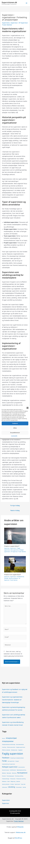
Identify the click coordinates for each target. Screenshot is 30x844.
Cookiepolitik (14, 435)
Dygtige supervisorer (20, 747)
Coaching (4, 747)
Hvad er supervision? (11, 546)
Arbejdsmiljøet (11, 738)
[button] (27, 408)
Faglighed (20, 750)
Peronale (4, 776)
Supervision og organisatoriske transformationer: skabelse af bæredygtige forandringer (12, 699)
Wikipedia (20, 827)
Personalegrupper (10, 776)
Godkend (15, 423)
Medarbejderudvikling (21, 770)
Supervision (6, 23)
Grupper (17, 761)
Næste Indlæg (15, 510)
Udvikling (11, 787)
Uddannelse (4, 787)
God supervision (15, 550)
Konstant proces (5, 770)
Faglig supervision (12, 753)
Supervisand (17, 784)
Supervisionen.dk (9, 2)
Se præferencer (15, 432)
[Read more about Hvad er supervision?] (15, 536)
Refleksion (4, 781)
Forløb (4, 761)
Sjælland (18, 781)
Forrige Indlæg (15, 505)
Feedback (5, 758)
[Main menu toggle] (26, 3)
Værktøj (24, 787)
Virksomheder (19, 787)
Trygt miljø (23, 784)
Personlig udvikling (19, 776)
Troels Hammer (19, 821)
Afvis (15, 428)
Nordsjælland (22, 773)
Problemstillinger (5, 778)
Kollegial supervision (10, 767)
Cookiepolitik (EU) (15, 811)
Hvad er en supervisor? (12, 574)
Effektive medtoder (6, 750)
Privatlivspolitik (15, 813)
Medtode (4, 773)
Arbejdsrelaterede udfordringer (8, 744)
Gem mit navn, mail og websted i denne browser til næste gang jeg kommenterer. (13, 654)
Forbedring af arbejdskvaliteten (17, 758)
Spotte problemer (13, 578)
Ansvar (3, 738)
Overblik (6, 578)
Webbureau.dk (21, 832)
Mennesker (9, 773)
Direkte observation (11, 747)
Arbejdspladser (8, 741)
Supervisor (14, 23)
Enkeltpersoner (14, 750)
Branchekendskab (20, 744)
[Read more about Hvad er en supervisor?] (15, 564)
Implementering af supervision (8, 764)
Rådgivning (13, 781)
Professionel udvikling (21, 778)
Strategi (12, 784)
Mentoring (14, 773)
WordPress (18, 838)
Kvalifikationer (20, 576)
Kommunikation (21, 767)
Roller (8, 781)
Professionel (12, 778)
